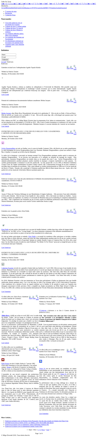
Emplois (53, 8)
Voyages (38, 8)
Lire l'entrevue (6, 174)
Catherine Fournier (7, 268)
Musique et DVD (29, 8)
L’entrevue (43, 310)
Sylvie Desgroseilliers (8, 148)
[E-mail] (75, 69)
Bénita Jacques (6, 113)
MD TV (48, 8)
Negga (9, 367)
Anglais (58, 8)
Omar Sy (42, 368)
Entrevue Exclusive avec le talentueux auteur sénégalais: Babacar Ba (27, 424)
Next (43, 430)
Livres (22, 8)
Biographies (10, 8)
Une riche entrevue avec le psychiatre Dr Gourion (13, 23)
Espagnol (64, 8)
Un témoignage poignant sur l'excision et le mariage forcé (14, 42)
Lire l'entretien (6, 291)
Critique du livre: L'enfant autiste (15, 26)
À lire (41, 345)
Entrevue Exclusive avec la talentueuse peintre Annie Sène (23, 426)
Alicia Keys (5, 315)
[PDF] (68, 68)
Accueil (3, 8)
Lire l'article (5, 126)
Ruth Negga (5, 363)
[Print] (71, 68)
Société (43, 8)
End (47, 430)
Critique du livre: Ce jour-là (14, 28)
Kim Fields (5, 229)
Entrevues (17, 8)
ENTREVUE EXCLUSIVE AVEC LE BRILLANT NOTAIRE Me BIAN (29, 423)
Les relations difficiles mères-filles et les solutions (14, 34)
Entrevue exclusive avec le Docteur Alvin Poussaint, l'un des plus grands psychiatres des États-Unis (36, 421)
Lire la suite (5, 94)
